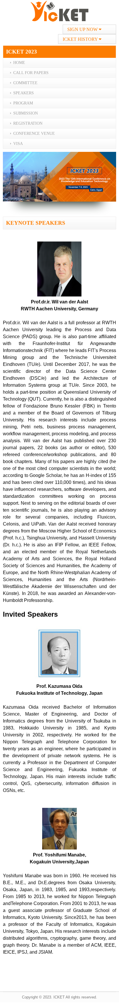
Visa (18, 143)
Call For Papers (31, 73)
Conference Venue (34, 133)
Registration (27, 123)
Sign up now (83, 29)
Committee (25, 83)
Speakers (23, 93)
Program (23, 103)
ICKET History (81, 39)
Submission (25, 113)
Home (19, 62)
